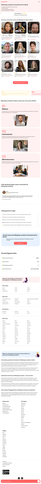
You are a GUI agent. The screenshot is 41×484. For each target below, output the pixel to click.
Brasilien (16, 322)
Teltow (16, 291)
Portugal (28, 336)
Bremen (4, 448)
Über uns (4, 403)
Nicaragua (16, 333)
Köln (3, 437)
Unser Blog (4, 461)
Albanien (3, 320)
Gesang (22, 408)
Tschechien (29, 341)
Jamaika (3, 328)
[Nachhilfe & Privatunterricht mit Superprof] (4, 1)
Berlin (4, 432)
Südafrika (3, 341)
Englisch (22, 409)
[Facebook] (19, 478)
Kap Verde (28, 328)
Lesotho (28, 330)
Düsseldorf (4, 442)
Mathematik (23, 403)
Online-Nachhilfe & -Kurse (7, 409)
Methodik (3, 300)
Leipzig (16, 289)
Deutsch (28, 300)
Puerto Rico (4, 338)
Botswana (4, 322)
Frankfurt (4, 439)
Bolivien (28, 320)
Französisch (29, 303)
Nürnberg (4, 453)
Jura (22, 419)
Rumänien (16, 338)
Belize (16, 320)
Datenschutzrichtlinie (6, 406)
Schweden (28, 338)
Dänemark (28, 322)
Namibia (3, 333)
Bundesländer (5, 411)
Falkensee (28, 289)
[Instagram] (22, 478)
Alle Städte (5, 456)
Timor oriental (17, 341)
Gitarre (22, 411)
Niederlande (29, 333)
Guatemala (29, 325)
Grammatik (16, 300)
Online (28, 291)
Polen (15, 336)
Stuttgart (4, 440)
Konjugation (16, 303)
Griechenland (17, 325)
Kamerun (16, 328)
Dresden (4, 450)
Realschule (16, 311)
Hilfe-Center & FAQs (6, 464)
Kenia (3, 330)
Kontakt (4, 466)
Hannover (4, 451)
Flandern (3, 325)
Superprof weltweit (6, 408)
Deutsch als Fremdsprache (25, 422)
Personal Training (24, 425)
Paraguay (3, 336)
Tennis (22, 420)
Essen (3, 445)
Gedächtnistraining (5, 303)
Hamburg (3, 289)
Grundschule (4, 311)
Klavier (22, 406)
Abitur (28, 311)
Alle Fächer (23, 427)
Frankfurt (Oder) (5, 291)
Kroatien (16, 330)
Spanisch (22, 416)
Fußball (22, 417)
